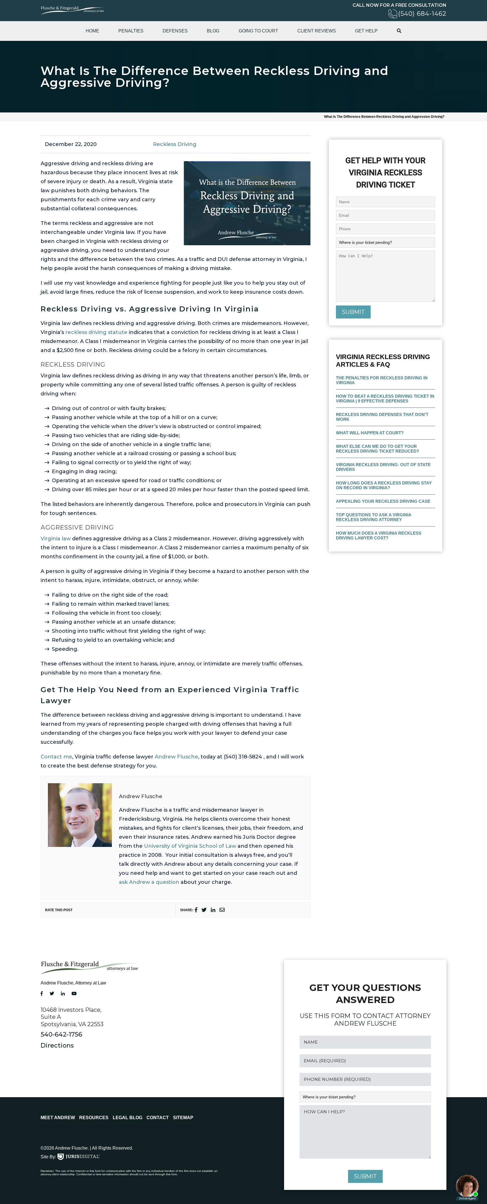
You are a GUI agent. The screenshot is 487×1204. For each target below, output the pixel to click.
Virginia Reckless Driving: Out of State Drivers (383, 467)
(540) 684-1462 (422, 13)
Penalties (130, 30)
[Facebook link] (42, 993)
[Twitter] (204, 910)
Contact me (56, 757)
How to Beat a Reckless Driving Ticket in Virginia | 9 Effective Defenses (385, 398)
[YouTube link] (74, 993)
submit (365, 1176)
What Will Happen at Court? (370, 432)
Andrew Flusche (176, 757)
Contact (158, 1117)
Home (92, 30)
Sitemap (183, 1117)
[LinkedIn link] (63, 993)
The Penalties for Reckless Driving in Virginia (382, 380)
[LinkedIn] (213, 910)
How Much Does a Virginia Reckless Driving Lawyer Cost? (378, 535)
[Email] (222, 910)
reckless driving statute (96, 332)
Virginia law (56, 538)
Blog (213, 30)
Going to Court (258, 30)
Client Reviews (316, 30)
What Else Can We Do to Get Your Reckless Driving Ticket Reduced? (377, 448)
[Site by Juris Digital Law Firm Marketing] (78, 1157)
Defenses (175, 30)
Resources (94, 1117)
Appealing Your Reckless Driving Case (383, 501)
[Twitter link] (52, 993)
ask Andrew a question (149, 882)
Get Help (366, 30)
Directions (57, 1045)
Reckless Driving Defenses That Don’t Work (382, 417)
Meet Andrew (58, 1117)
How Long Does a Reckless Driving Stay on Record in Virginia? (384, 485)
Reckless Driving (174, 144)
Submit (353, 312)
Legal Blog (127, 1117)
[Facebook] (196, 910)
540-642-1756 (61, 1034)
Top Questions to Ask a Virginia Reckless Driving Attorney (373, 517)
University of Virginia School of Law (190, 846)
